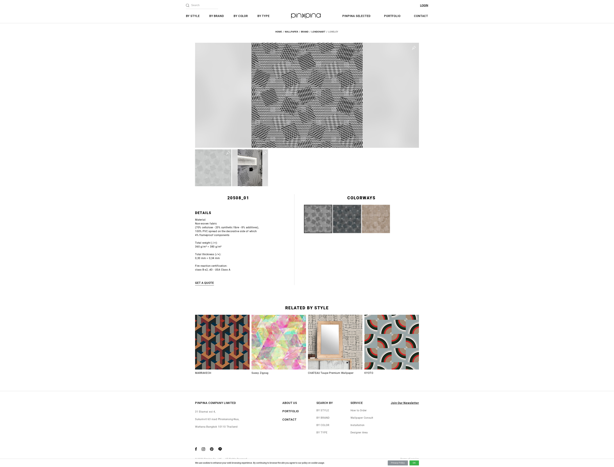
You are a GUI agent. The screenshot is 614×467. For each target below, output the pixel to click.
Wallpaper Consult (361, 417)
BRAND (305, 31)
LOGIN (424, 5)
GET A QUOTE (204, 282)
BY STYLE (193, 16)
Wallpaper (291, 31)
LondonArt (318, 31)
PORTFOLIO (392, 16)
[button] (213, 167)
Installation (357, 425)
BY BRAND (216, 16)
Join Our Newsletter (405, 403)
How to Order (358, 410)
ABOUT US (289, 403)
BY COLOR (241, 16)
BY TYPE (263, 16)
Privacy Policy (398, 463)
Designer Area (359, 432)
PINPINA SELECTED (356, 16)
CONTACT (421, 16)
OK (414, 463)
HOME (278, 31)
